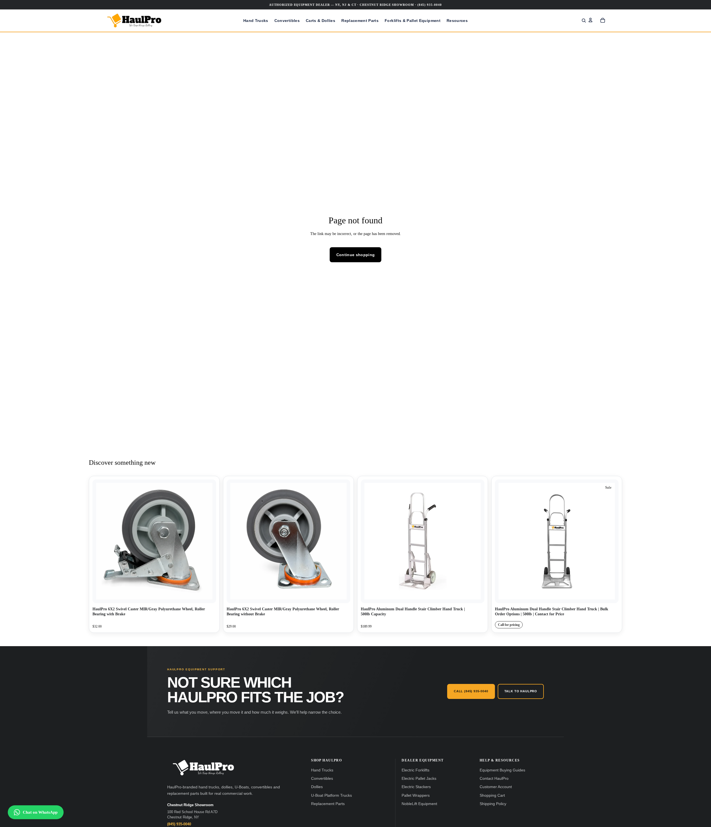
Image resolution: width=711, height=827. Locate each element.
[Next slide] (476, 541)
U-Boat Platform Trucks (331, 795)
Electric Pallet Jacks (419, 778)
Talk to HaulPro (520, 691)
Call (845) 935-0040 (471, 691)
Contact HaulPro (494, 778)
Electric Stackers (416, 787)
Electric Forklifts (415, 770)
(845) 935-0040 (179, 824)
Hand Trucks (322, 770)
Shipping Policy (493, 804)
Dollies (317, 787)
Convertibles (322, 778)
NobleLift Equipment (419, 804)
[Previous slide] (369, 541)
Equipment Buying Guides (502, 770)
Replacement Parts (328, 804)
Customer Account (496, 787)
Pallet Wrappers (416, 795)
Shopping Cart (492, 795)
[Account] (590, 20)
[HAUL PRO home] (203, 768)
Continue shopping (355, 255)
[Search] (584, 20)
